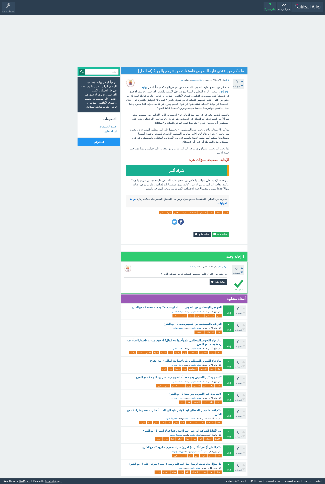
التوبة (159, 386)
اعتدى (218, 212)
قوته (190, 316)
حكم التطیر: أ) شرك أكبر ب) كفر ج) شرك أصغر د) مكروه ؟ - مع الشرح (182, 447)
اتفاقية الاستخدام (273, 481)
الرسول (195, 472)
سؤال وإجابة (284, 9)
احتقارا (148, 352)
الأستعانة (210, 422)
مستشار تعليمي (175, 435)
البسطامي (210, 316)
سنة (149, 422)
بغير (202, 422)
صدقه (176, 316)
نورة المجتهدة (178, 451)
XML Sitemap (256, 481)
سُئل (227, 80)
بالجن (176, 212)
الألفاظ (217, 439)
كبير (204, 386)
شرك (169, 212)
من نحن (307, 481)
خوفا (156, 352)
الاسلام (180, 439)
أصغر (184, 456)
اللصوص (203, 212)
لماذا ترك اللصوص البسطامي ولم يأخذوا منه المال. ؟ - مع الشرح (186, 360)
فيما (182, 422)
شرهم (184, 212)
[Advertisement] (162, 40)
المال (164, 369)
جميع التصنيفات (108, 126)
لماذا (218, 352)
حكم (226, 212)
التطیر (211, 456)
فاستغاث (193, 212)
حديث (204, 472)
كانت (218, 386)
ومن (188, 386)
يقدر (176, 422)
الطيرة (165, 472)
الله (196, 422)
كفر (190, 456)
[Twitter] (174, 222)
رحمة (133, 352)
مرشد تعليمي (177, 311)
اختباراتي (99, 142)
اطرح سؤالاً (270, 9)
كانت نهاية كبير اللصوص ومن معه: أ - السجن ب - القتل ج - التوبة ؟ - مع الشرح (179, 377)
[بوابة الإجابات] (307, 7)
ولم (184, 352)
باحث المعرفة (177, 348)
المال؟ (163, 352)
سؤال (218, 472)
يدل (211, 472)
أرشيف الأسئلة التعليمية (236, 481)
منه (170, 352)
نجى (218, 316)
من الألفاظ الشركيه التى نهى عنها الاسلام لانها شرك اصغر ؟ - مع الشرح (182, 430)
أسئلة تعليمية (197, 80)
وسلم (174, 472)
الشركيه (208, 439)
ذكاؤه (184, 316)
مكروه (175, 456)
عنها (187, 439)
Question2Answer (53, 481)
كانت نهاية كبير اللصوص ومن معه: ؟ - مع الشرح (195, 393)
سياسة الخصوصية (292, 481)
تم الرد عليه (222, 266)
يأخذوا (177, 352)
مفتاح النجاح (171, 418)
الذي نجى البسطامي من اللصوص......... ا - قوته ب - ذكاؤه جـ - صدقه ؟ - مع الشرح (177, 307)
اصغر (158, 439)
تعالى (189, 422)
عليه (211, 212)
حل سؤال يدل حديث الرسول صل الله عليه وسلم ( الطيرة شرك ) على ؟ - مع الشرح (175, 463)
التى (200, 439)
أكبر (161, 212)
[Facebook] (181, 222)
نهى (194, 439)
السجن (174, 386)
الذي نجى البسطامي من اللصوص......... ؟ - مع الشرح (193, 323)
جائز (156, 422)
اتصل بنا (318, 481)
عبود (180, 468)
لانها (172, 439)
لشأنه (140, 352)
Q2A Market (24, 481)
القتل (167, 386)
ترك (211, 352)
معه (182, 386)
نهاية (211, 386)
